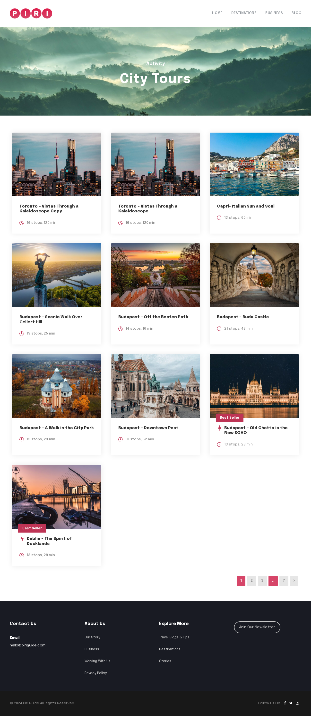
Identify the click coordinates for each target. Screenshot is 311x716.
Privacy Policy (96, 673)
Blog (296, 13)
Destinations (244, 13)
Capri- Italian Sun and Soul (246, 206)
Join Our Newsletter (257, 627)
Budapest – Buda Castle (243, 317)
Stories (165, 661)
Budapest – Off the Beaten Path (153, 317)
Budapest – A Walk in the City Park (56, 428)
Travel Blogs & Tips (174, 637)
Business (274, 13)
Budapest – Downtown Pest (148, 428)
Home (217, 13)
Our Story (92, 637)
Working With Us (98, 661)
